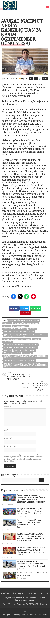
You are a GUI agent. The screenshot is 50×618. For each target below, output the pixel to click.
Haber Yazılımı (9, 604)
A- (36, 79)
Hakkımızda (7, 593)
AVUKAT (33, 329)
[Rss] (25, 611)
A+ (31, 79)
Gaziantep (8, 342)
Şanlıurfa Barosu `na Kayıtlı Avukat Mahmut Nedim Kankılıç (25, 357)
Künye (19, 593)
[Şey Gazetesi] (10, 5)
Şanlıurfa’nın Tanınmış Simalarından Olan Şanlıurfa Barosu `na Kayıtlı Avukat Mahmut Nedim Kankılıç (25, 365)
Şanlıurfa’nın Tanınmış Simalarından (19, 360)
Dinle (45, 79)
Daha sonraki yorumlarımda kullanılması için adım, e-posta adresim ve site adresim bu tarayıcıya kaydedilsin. (24, 458)
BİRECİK (37, 339)
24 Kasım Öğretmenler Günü (26, 323)
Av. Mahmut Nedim (20, 326)
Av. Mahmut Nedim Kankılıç (15, 329)
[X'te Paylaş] (20, 296)
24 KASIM (7, 323)
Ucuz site (43, 604)
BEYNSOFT (33, 604)
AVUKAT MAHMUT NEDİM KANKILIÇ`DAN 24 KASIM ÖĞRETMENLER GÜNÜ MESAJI (23, 335)
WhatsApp (35, 308)
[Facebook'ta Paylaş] (13, 296)
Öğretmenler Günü (12, 353)
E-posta (8, 438)
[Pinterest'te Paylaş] (33, 296)
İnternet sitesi (10, 446)
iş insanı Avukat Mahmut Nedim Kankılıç (21, 347)
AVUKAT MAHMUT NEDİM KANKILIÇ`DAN (19, 332)
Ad (6, 430)
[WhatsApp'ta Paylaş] (26, 296)
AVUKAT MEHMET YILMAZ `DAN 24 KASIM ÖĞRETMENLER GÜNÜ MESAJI (31, 385)
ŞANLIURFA (28, 353)
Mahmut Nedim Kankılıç (25, 350)
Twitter (24, 308)
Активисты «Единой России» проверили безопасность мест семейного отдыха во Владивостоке (30, 523)
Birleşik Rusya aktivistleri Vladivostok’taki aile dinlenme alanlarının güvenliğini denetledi (31, 563)
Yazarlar (31, 593)
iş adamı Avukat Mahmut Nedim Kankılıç (21, 345)
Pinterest (25, 313)
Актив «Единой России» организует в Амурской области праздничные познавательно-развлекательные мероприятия (31, 498)
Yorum (7, 407)
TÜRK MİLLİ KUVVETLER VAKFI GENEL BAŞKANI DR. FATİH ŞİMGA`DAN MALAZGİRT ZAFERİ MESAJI (31, 551)
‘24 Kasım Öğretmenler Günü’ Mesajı (24, 320)
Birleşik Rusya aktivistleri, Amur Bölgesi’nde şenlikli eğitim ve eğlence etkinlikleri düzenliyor (30, 511)
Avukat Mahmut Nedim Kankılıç (17, 339)
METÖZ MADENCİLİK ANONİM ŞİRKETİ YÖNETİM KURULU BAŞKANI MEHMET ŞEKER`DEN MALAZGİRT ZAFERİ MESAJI (30, 537)
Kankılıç (7, 350)
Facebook (14, 308)
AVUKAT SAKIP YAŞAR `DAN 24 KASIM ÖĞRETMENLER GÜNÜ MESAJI (19, 375)
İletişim (43, 593)
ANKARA (7, 326)
